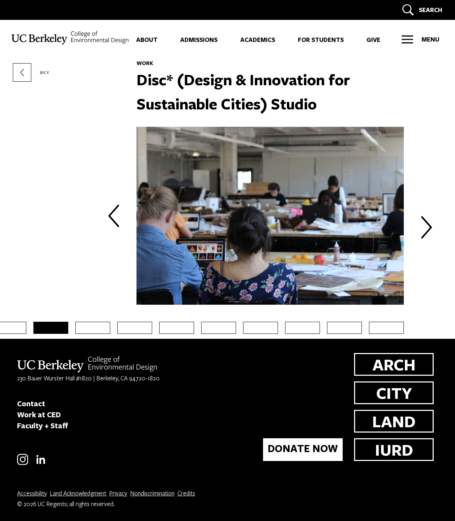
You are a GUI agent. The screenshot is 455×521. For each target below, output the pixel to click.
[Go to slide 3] (50, 328)
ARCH (394, 364)
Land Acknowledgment (78, 493)
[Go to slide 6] (176, 328)
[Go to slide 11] (386, 328)
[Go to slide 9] (302, 328)
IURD (394, 449)
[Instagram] (22, 463)
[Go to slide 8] (260, 328)
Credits (186, 493)
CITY (394, 392)
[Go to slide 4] (92, 328)
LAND (394, 421)
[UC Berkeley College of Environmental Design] (70, 38)
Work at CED (39, 414)
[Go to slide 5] (134, 328)
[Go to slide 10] (344, 328)
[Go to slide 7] (218, 328)
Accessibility (32, 493)
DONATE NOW (303, 448)
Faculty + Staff (42, 425)
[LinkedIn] (40, 463)
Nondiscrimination (152, 493)
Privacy (118, 493)
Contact (31, 403)
